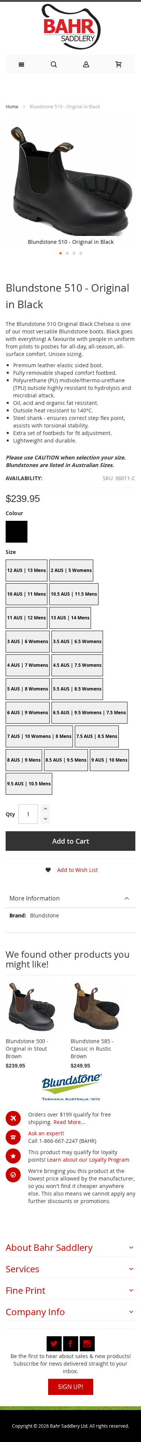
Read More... (69, 1122)
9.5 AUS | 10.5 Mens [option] (29, 783)
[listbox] (70, 533)
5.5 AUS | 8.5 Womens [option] (77, 689)
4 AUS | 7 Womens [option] (27, 665)
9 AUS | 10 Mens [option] (109, 760)
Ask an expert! (46, 1133)
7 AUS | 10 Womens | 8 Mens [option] (39, 736)
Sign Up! (70, 1387)
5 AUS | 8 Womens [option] (27, 689)
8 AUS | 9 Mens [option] (24, 760)
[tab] (70, 898)
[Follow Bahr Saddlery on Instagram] (87, 1342)
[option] (16, 532)
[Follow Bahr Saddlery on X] (55, 1342)
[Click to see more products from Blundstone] (70, 1086)
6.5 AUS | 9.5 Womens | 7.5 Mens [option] (89, 712)
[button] (60, 253)
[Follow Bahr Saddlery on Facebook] (71, 1342)
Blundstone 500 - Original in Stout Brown (27, 1048)
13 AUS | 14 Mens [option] (70, 618)
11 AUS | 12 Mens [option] (26, 618)
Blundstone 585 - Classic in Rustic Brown (92, 1048)
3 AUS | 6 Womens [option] (27, 641)
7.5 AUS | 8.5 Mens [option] (96, 736)
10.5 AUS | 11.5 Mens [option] (74, 594)
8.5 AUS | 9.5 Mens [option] (65, 760)
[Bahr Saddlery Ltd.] (70, 27)
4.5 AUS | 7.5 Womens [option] (77, 665)
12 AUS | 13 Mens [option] (26, 570)
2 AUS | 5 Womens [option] (71, 570)
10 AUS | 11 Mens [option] (26, 594)
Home (12, 106)
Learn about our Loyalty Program (88, 1159)
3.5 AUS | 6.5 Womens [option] (77, 641)
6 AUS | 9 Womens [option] (27, 712)
